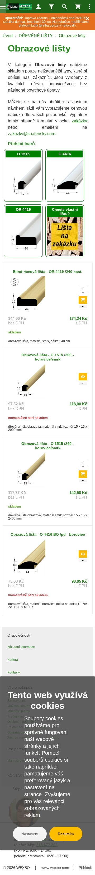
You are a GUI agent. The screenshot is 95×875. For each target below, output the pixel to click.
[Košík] (77, 6)
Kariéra (12, 660)
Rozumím (66, 834)
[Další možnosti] (89, 6)
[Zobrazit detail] (83, 376)
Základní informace (21, 647)
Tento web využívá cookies (48, 700)
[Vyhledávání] (64, 6)
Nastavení (29, 834)
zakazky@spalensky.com (31, 133)
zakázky (79, 121)
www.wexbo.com (55, 867)
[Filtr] (51, 6)
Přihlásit (85, 867)
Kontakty (13, 672)
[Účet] (38, 6)
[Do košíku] (83, 300)
